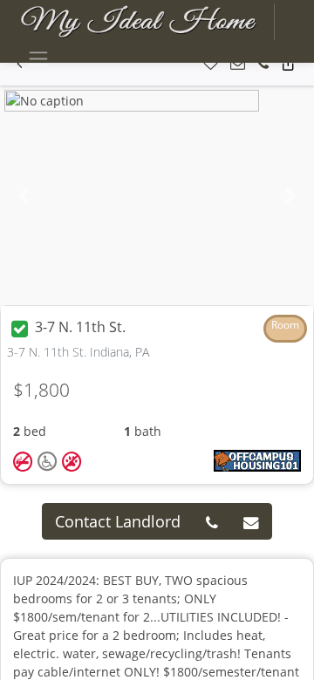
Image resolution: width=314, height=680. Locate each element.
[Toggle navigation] (37, 58)
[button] (210, 64)
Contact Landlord (118, 521)
